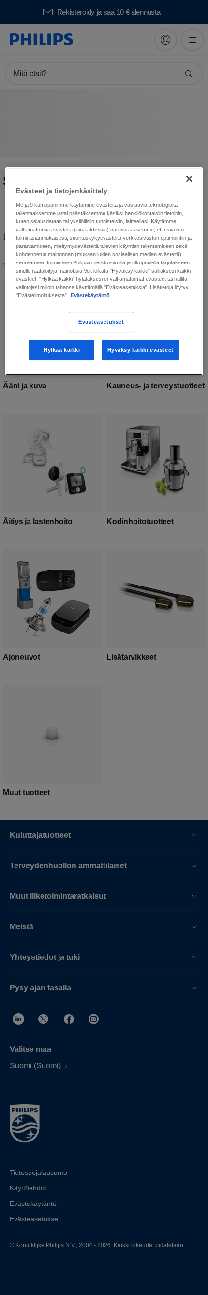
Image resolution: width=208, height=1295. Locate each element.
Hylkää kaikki (62, 350)
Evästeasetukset (101, 322)
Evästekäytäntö (90, 295)
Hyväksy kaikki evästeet (140, 350)
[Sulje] (189, 178)
